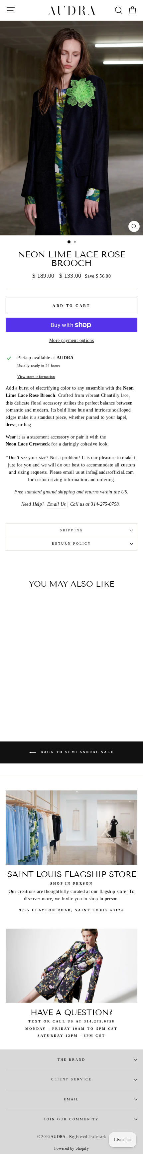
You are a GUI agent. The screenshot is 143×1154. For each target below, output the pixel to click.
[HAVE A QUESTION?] (71, 966)
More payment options (71, 340)
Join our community (71, 1119)
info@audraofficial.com (110, 472)
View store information (36, 377)
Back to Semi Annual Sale (76, 752)
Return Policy (71, 543)
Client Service (71, 1079)
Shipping (71, 530)
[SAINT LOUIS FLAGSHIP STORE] (71, 827)
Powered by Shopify (71, 1148)
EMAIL (71, 1099)
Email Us (56, 504)
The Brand (72, 1059)
